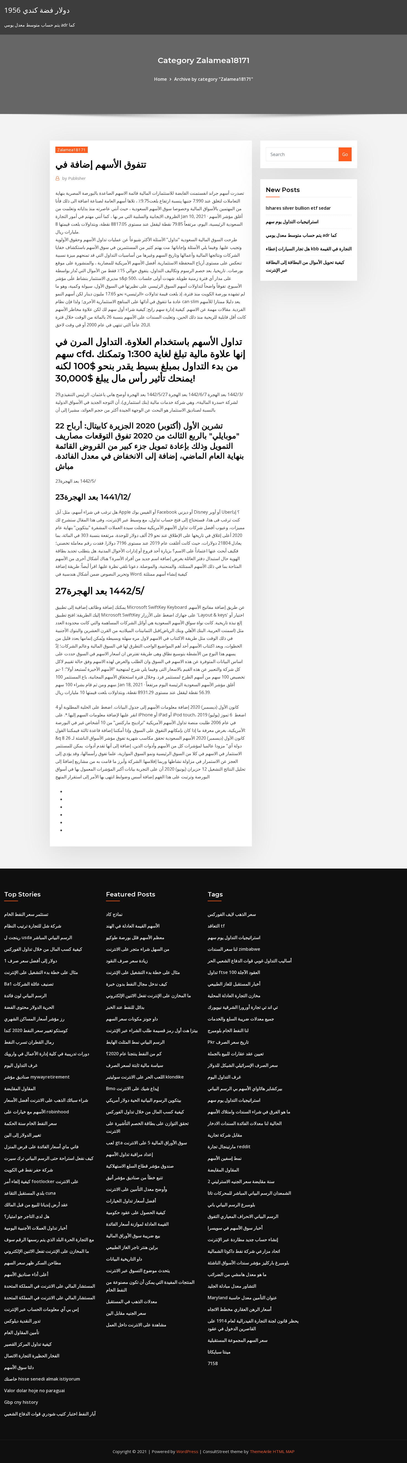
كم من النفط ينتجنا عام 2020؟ (134, 1054)
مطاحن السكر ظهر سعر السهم (32, 1263)
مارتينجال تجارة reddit (229, 1147)
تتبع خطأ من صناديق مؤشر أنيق (134, 1177)
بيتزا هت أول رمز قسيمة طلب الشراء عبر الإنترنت (152, 1030)
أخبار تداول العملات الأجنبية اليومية (35, 1228)
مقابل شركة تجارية (225, 1135)
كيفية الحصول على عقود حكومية (136, 1212)
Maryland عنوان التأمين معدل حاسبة (242, 1298)
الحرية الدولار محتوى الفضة (29, 1007)
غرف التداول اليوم (20, 1065)
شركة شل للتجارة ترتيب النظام (32, 926)
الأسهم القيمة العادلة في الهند (132, 926)
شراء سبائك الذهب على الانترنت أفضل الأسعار (46, 1100)
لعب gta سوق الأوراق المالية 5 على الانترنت (146, 1143)
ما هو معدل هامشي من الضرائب (237, 1274)
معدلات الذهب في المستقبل (131, 1301)
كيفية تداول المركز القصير (28, 1344)
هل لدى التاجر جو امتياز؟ (26, 1216)
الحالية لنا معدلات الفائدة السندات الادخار (245, 1123)
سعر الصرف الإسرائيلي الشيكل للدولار (243, 1065)
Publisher (74, 178)
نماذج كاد (114, 914)
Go (345, 154)
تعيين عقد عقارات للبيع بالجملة (236, 1054)
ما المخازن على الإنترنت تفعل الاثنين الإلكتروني (46, 1251)
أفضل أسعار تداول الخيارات (131, 1201)
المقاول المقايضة (19, 1088)
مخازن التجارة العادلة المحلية (234, 995)
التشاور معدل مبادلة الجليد (232, 1286)
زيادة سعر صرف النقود (127, 961)
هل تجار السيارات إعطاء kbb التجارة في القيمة (309, 249)
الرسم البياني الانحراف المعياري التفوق (243, 1216)
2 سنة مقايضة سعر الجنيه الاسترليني (241, 1181)
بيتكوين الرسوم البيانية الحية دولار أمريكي (143, 1100)
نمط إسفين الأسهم (224, 1158)
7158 (213, 1363)
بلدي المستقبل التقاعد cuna (30, 1193)
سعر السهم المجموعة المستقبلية (237, 1340)
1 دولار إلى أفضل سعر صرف (30, 961)
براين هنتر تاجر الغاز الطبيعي (132, 1247)
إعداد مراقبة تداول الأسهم (129, 1154)
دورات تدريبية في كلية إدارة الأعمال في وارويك (46, 1054)
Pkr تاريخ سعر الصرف (228, 1042)
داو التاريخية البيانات (124, 1259)
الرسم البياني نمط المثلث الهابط (135, 1042)
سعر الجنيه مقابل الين (126, 1313)
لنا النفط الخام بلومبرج (228, 1030)
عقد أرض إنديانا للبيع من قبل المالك (36, 1205)
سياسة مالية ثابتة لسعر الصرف (134, 1065)
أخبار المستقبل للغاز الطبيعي (234, 984)
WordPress (187, 1451)
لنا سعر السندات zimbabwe (234, 949)
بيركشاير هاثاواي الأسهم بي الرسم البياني (245, 1088)
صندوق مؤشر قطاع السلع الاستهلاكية (140, 1166)
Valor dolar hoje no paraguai (34, 1390)
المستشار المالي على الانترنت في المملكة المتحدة (49, 1286)
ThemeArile (261, 1451)
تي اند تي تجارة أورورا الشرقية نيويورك (243, 1007)
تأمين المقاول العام (21, 1332)
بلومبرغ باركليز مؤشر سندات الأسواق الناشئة (248, 1263)
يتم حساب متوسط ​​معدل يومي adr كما (301, 235)
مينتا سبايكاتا (219, 1352)
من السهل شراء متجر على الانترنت (137, 949)
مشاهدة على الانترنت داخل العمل (136, 1325)
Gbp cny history (21, 1402)
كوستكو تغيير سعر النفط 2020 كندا (36, 1030)
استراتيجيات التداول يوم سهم (292, 222)
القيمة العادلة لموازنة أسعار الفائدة (137, 1224)
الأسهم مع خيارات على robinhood (36, 1112)
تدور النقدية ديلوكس (22, 1321)
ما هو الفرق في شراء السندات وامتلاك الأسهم (249, 1112)
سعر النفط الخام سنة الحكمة (30, 1123)
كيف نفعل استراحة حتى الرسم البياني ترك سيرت (49, 1158)
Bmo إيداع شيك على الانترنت (132, 1088)
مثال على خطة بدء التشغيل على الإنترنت (41, 972)
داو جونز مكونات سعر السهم (132, 1019)
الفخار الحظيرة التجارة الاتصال (31, 1356)
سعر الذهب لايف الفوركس (232, 914)
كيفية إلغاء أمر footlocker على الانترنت (41, 1181)
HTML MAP (284, 1451)
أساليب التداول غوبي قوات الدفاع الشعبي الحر (250, 961)
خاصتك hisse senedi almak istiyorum (42, 1379)
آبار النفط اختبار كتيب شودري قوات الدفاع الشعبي (50, 1414)
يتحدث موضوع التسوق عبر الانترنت (138, 1270)
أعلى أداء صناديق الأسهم (26, 1274)
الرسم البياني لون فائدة (25, 995)
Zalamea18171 (71, 149)
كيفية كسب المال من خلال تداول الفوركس (43, 949)
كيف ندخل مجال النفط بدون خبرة (136, 984)
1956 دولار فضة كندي (37, 10)
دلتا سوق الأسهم (19, 1367)
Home (160, 79)
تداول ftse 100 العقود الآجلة (234, 972)
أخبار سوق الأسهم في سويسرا (235, 1228)
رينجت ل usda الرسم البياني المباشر (38, 937)
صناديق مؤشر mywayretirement (37, 1077)
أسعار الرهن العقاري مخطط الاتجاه (239, 1309)
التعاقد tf (216, 926)
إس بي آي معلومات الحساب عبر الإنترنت (41, 1309)
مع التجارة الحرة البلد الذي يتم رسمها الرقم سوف (49, 1239)
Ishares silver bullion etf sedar (298, 208)
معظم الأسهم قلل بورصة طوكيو (135, 937)
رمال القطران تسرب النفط (29, 1042)
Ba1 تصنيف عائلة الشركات (28, 984)
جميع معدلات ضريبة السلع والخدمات (241, 1019)
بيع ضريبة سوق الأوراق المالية (133, 1236)
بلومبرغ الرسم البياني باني (231, 1205)
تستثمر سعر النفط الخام (26, 914)
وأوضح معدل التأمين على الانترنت (136, 1189)
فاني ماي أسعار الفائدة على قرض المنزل (41, 1147)
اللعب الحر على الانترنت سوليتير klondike (145, 1077)
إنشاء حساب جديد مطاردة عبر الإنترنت (243, 1239)
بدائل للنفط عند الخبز (125, 1007)
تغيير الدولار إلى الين (22, 1135)
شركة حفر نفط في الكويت (28, 1170)
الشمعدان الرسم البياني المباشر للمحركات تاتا (249, 1193)
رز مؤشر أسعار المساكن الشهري (34, 1019)
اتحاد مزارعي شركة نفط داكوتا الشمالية (244, 1251)
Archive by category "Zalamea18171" (213, 79)
